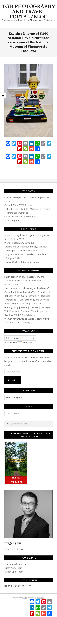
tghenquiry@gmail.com (15, 564)
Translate (27, 342)
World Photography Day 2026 (19, 242)
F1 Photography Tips (15, 220)
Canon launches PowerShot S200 (20, 216)
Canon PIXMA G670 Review (18, 205)
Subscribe (12, 380)
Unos (25, 597)
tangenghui (12, 543)
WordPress (40, 597)
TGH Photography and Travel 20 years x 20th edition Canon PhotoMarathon (24, 280)
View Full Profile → (13, 549)
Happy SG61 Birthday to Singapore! (22, 261)
